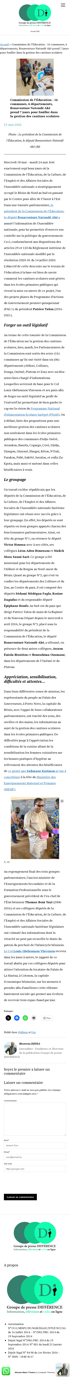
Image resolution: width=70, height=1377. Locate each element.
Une (33, 1032)
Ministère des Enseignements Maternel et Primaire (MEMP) (30, 783)
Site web (8, 1163)
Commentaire (10, 1100)
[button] (62, 801)
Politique (23, 1032)
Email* (7, 1152)
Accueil (4, 44)
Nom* (6, 1140)
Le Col (29, 951)
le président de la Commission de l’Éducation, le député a (34, 211)
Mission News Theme (25, 1372)
